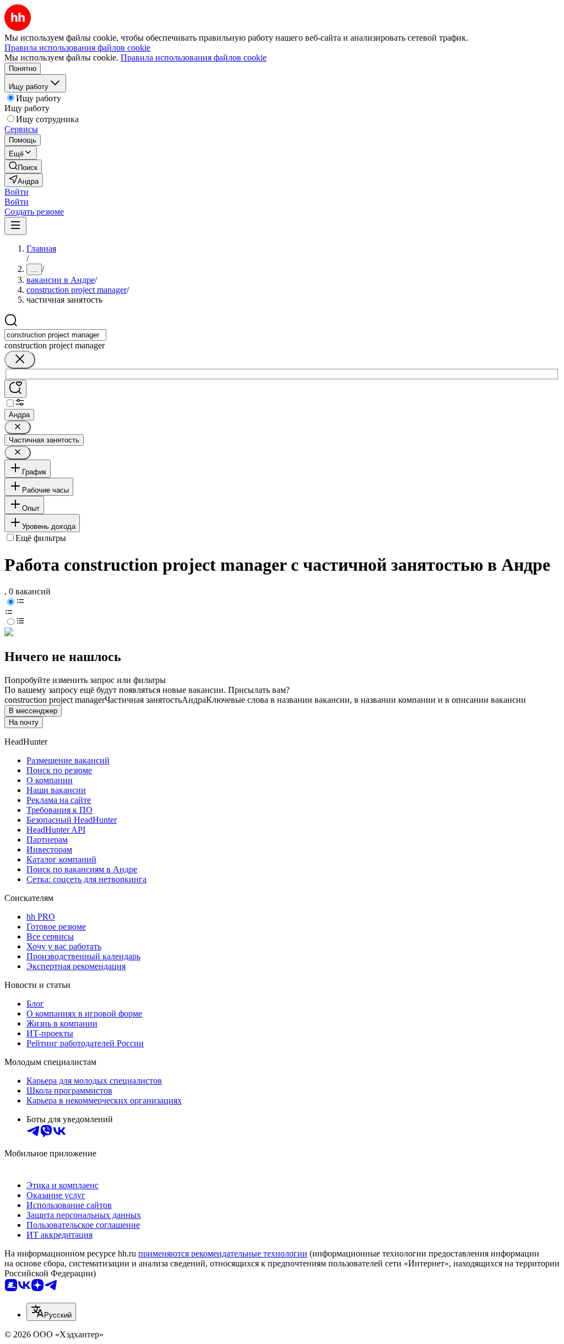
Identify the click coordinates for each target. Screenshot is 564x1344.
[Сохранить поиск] (15, 389)
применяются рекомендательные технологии (222, 1253)
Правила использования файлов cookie (194, 57)
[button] (16, 191)
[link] (23, 166)
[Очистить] (19, 360)
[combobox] (55, 335)
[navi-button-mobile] (15, 226)
